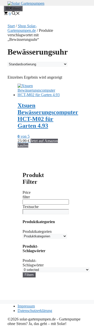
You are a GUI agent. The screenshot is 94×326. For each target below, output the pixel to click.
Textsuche (31, 207)
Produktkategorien (37, 231)
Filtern (29, 275)
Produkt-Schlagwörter (33, 262)
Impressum (26, 306)
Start (11, 26)
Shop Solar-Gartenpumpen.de (22, 28)
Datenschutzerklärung (35, 310)
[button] (16, 14)
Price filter (27, 194)
